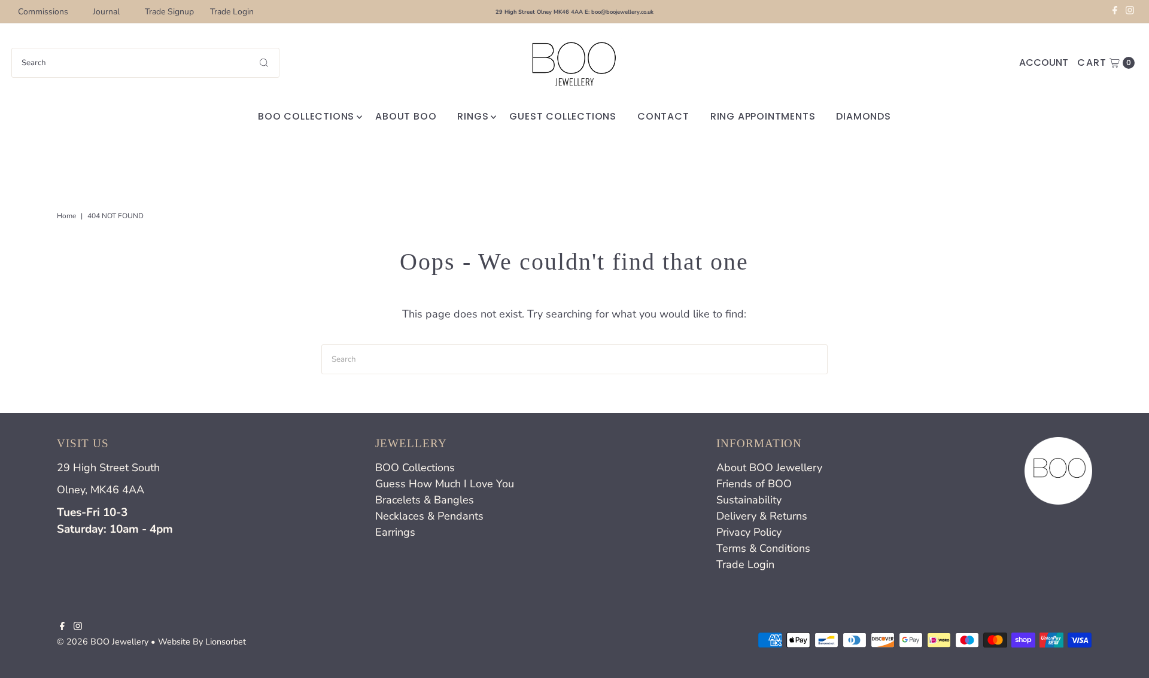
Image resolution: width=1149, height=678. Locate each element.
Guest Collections (562, 116)
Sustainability (749, 500)
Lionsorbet (225, 642)
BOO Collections (306, 116)
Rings (472, 116)
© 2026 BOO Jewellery (102, 642)
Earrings (395, 532)
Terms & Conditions (763, 548)
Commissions (43, 11)
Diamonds (863, 116)
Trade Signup (169, 11)
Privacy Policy (749, 532)
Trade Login (232, 11)
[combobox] (145, 63)
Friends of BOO (754, 484)
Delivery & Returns (761, 516)
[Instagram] (1130, 12)
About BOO (405, 116)
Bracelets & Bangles (424, 500)
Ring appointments (763, 116)
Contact (663, 116)
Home (66, 216)
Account (1043, 62)
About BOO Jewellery (769, 467)
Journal (106, 11)
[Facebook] (1114, 12)
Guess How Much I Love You (444, 484)
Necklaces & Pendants (429, 516)
